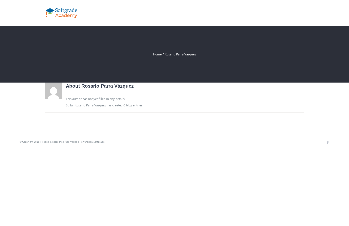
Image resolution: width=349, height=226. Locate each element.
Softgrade (99, 141)
